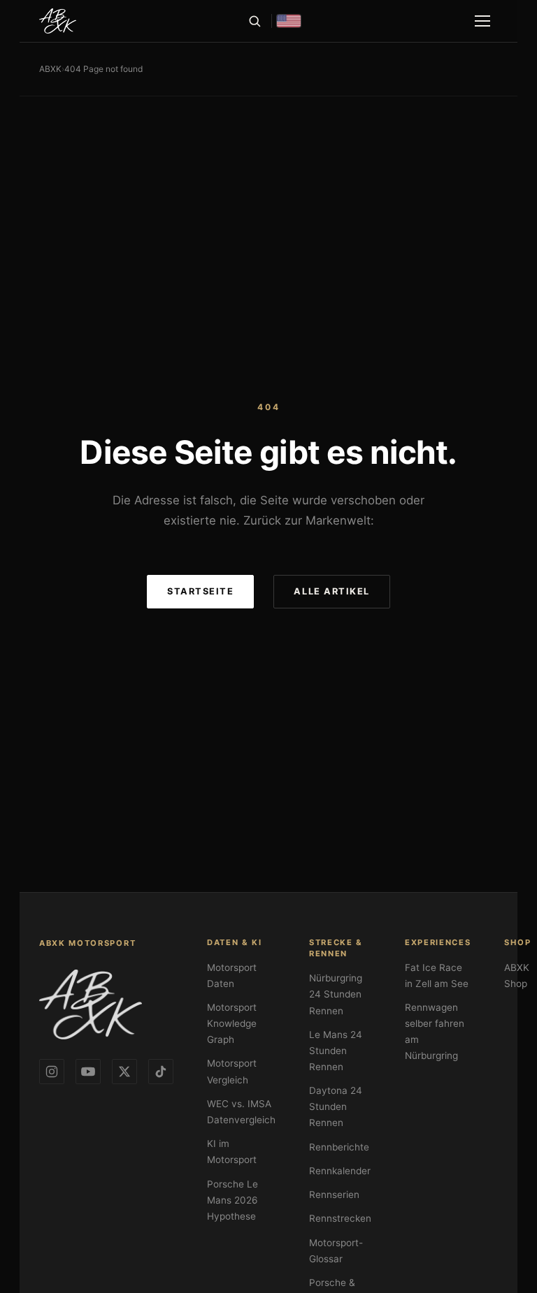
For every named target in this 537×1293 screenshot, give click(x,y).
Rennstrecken (340, 1218)
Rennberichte (339, 1147)
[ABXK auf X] (124, 1071)
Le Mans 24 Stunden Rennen (335, 1050)
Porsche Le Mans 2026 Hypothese (232, 1200)
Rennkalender (340, 1170)
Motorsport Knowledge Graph (232, 1023)
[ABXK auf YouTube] (88, 1071)
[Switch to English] (288, 21)
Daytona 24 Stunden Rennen (335, 1106)
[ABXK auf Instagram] (51, 1071)
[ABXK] (57, 21)
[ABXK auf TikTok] (160, 1071)
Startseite (200, 591)
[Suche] (254, 21)
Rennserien (334, 1194)
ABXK (50, 69)
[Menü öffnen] (482, 21)
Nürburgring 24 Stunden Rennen (335, 994)
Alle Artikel (331, 591)
